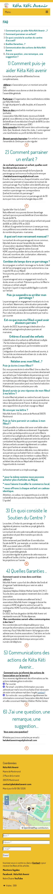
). (45, 692)
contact (41, 692)
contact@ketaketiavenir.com (17, 784)
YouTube (18, 878)
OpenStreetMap (30, 827)
